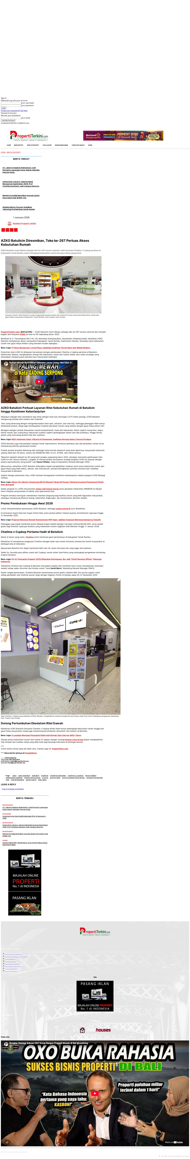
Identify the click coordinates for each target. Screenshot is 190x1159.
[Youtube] (188, 126)
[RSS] (182, 126)
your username (27, 103)
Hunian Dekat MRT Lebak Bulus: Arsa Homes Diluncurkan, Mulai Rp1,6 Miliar (25, 844)
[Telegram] (73, 323)
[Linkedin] (178, 126)
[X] (185, 126)
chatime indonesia (58, 775)
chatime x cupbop (75, 775)
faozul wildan (90, 775)
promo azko (55, 777)
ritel (7, 780)
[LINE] (81, 323)
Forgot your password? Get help (14, 110)
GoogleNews (31, 753)
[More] (90, 323)
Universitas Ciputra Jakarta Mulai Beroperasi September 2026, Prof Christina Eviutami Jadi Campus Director (21, 184)
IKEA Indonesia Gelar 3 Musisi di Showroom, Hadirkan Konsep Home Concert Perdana (51, 439)
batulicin (35, 775)
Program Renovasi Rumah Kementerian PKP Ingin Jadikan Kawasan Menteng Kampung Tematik (56, 520)
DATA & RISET (7, 813)
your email (25, 118)
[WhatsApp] (57, 323)
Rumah (5, 840)
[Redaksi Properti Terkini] (10, 223)
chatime (44, 775)
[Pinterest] (49, 323)
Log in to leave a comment (13, 789)
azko (14, 775)
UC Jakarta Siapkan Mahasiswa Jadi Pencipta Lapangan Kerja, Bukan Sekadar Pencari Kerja (21, 170)
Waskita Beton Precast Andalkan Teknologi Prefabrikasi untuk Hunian (19, 208)
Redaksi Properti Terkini (24, 223)
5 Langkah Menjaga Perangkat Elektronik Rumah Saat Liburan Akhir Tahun (46, 735)
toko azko (42, 780)
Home (3, 152)
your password (27, 105)
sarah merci (31, 780)
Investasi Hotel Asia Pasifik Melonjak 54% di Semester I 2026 (24, 817)
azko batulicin (24, 775)
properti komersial (94, 777)
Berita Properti (14, 152)
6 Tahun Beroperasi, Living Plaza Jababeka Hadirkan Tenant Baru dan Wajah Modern (51, 348)
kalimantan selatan (14, 777)
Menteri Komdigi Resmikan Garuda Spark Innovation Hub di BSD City (21, 196)
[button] (97, 145)
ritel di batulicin (17, 780)
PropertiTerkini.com (10, 332)
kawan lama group (32, 777)
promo (45, 777)
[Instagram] (175, 126)
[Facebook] (172, 126)
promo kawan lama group (73, 777)
